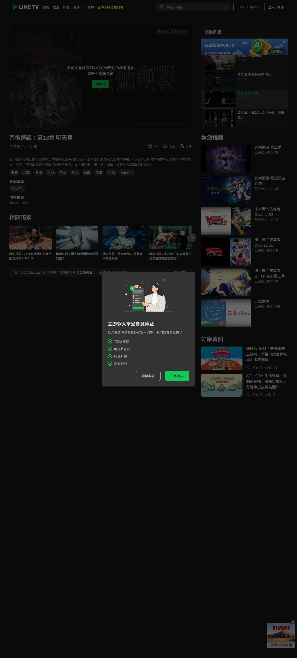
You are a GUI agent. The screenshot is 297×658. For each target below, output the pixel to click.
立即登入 (177, 375)
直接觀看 (148, 375)
